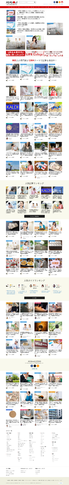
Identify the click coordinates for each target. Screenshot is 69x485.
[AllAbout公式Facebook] (54, 2)
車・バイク (59, 7)
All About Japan (23, 472)
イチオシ (36, 473)
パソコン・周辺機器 (55, 434)
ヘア (41, 437)
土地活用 (8, 446)
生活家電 (30, 446)
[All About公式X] (57, 2)
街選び (8, 443)
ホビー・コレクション (55, 458)
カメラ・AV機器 (54, 436)
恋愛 (52, 443)
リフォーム (8, 437)
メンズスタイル (42, 7)
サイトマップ (46, 4)
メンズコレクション (55, 449)
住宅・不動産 (9, 433)
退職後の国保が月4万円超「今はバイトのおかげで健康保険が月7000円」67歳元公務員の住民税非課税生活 (11, 292)
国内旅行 (19, 455)
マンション (8, 436)
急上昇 (9, 7)
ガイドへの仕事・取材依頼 (10, 473)
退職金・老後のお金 (21, 444)
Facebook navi (37, 472)
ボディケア (42, 439)
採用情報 (12, 480)
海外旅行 (19, 453)
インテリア (8, 440)
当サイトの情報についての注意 (49, 480)
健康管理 (30, 434)
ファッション (52, 7)
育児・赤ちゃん (31, 451)
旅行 (46, 7)
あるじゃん (19, 449)
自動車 (19, 459)
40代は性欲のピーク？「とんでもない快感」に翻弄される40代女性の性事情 (57, 291)
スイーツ (30, 458)
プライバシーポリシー (28, 480)
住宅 (14, 7)
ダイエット (42, 442)
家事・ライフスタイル (32, 442)
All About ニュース (23, 470)
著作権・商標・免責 (41, 480)
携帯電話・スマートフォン (56, 437)
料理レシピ (31, 443)
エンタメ (53, 455)
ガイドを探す (61, 4)
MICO (41, 443)
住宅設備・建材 (9, 439)
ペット (53, 461)
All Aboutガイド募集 (9, 472)
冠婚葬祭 (30, 445)
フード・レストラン (32, 457)
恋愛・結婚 (32, 7)
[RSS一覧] (59, 2)
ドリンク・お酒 (31, 460)
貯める (19, 434)
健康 (19, 7)
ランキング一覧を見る (34, 216)
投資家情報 (15, 480)
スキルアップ (43, 449)
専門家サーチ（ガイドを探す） (10, 470)
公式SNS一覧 (56, 4)
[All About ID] (62, 2)
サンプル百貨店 (37, 470)
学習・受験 (42, 455)
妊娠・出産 (31, 449)
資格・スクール (43, 451)
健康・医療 (31, 433)
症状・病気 (31, 436)
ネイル (42, 440)
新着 (11, 7)
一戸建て (8, 434)
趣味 (48, 7)
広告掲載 (19, 480)
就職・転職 (42, 448)
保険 (18, 437)
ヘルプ (61, 480)
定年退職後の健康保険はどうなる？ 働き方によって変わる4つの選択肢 (34, 291)
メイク (42, 434)
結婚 (52, 445)
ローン (19, 447)
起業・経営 (42, 452)
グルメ (56, 7)
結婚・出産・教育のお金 (21, 443)
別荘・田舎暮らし (9, 445)
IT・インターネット (55, 439)
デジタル (25, 7)
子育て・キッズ (31, 452)
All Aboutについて (35, 480)
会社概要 (8, 480)
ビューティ (22, 7)
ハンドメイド (31, 448)
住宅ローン (19, 439)
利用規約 (23, 480)
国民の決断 (7, 475)
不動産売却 (8, 448)
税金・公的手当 (20, 446)
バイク (19, 461)
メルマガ (50, 4)
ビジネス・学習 (37, 7)
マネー (16, 7)
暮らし (29, 7)
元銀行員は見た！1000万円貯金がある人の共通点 (46, 292)
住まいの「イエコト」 (10, 451)
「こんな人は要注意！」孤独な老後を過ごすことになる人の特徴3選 (22, 292)
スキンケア (42, 436)
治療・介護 (31, 437)
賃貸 (7, 442)
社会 (41, 454)
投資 (18, 436)
